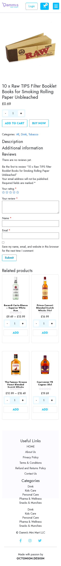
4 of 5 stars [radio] (14, 192)
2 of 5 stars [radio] (7, 192)
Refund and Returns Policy (30, 468)
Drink (24, 134)
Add (16, 333)
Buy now (39, 123)
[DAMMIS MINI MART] (10, 5)
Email (6, 230)
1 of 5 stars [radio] (3, 192)
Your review (10, 199)
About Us (30, 452)
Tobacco (33, 134)
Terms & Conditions (30, 463)
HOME (31, 446)
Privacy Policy (30, 457)
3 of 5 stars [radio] (10, 192)
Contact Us (30, 474)
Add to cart (14, 123)
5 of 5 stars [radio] (17, 192)
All (17, 134)
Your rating (9, 189)
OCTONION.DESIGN (30, 558)
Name (6, 218)
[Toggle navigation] (56, 6)
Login (31, 6)
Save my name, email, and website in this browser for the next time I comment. (30, 249)
